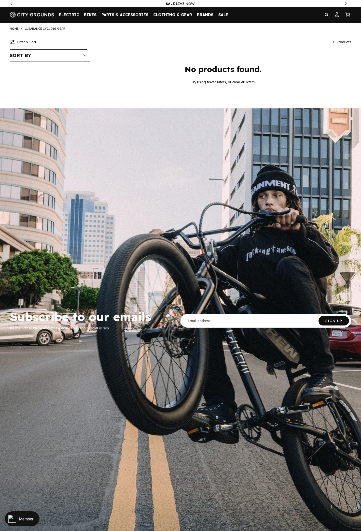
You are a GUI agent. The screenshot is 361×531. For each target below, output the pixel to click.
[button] (48, 55)
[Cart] (347, 14)
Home (14, 28)
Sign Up (333, 321)
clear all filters (243, 82)
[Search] (326, 14)
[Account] (337, 14)
